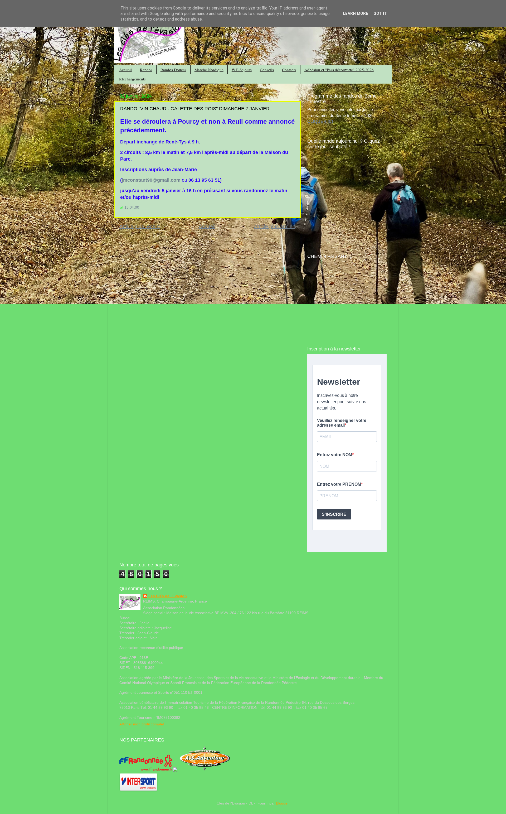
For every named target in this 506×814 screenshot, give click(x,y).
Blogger (282, 803)
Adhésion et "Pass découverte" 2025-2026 (339, 69)
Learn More (355, 13)
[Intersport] (138, 790)
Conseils (267, 69)
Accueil (125, 69)
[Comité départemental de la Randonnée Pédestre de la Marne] (175, 770)
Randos (146, 69)
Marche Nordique (208, 69)
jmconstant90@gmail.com (151, 180)
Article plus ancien (274, 226)
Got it (380, 13)
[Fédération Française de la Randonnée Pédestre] (145, 770)
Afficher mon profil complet (141, 724)
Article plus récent (139, 226)
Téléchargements (132, 78)
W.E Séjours (242, 69)
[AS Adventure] (204, 770)
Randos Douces (173, 69)
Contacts (289, 69)
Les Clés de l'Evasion (167, 596)
